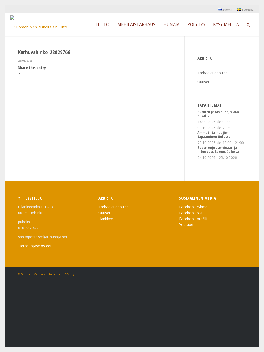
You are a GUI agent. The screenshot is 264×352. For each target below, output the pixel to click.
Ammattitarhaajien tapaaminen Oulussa (213, 134)
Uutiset (203, 81)
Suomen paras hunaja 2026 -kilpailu (219, 113)
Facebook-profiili (193, 218)
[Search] (248, 24)
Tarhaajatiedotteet (213, 72)
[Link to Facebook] (242, 274)
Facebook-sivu (191, 212)
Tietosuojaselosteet (35, 245)
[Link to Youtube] (234, 274)
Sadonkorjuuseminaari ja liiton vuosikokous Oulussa (218, 149)
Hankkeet (106, 218)
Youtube (186, 224)
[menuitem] (224, 9)
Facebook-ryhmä (193, 206)
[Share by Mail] (24, 73)
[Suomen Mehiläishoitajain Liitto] (38, 25)
